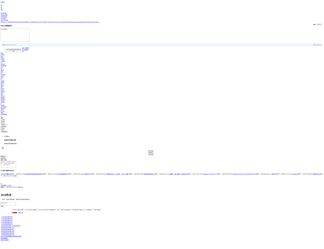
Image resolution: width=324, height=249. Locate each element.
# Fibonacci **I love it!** (209, 174)
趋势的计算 (316, 174)
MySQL (3, 99)
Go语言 (10, 22)
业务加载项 (4, 238)
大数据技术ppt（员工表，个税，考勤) (117, 174)
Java (2, 56)
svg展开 (273, 174)
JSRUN (3, 2)
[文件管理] (162, 8)
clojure (53, 22)
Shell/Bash (3, 65)
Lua (60, 22)
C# (30, 22)
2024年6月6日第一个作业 (10, 225)
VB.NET (44, 22)
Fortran (97, 22)
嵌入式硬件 (25, 48)
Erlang (73, 22)
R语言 (27, 22)
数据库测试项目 (149, 174)
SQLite (17, 22)
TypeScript (3, 106)
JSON (2, 70)
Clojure (3, 81)
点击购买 (14, 212)
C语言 (2, 59)
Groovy (57, 22)
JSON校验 (4, 114)
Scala (76, 22)
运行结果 (151, 151)
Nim (83, 22)
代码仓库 (151, 154)
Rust (20, 22)
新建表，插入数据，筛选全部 (178, 174)
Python (3, 22)
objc (39, 22)
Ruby (36, 22)
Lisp (86, 22)
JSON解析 (25, 49)
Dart (23, 22)
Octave (2, 111)
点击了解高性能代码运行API (13, 50)
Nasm (93, 22)
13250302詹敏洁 (5, 174)
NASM (3, 102)
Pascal (63, 22)
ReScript (3, 108)
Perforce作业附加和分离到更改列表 (11, 236)
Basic (2, 112)
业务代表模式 (5, 240)
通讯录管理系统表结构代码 (34, 174)
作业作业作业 (7, 227)
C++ (6, 22)
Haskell (80, 22)
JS (23, 51)
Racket (90, 22)
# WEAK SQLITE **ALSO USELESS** (243, 174)
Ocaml (2, 96)
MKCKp (19, 187)
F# (41, 22)
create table (294, 174)
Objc (2, 71)
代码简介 (151, 152)
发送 (2, 206)
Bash (69, 22)
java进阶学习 (86, 174)
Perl (66, 22)
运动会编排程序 (62, 174)
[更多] (15, 176)
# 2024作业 (6, 217)
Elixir (2, 109)
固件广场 (20, 212)
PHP (13, 22)
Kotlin (32, 22)
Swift (49, 22)
